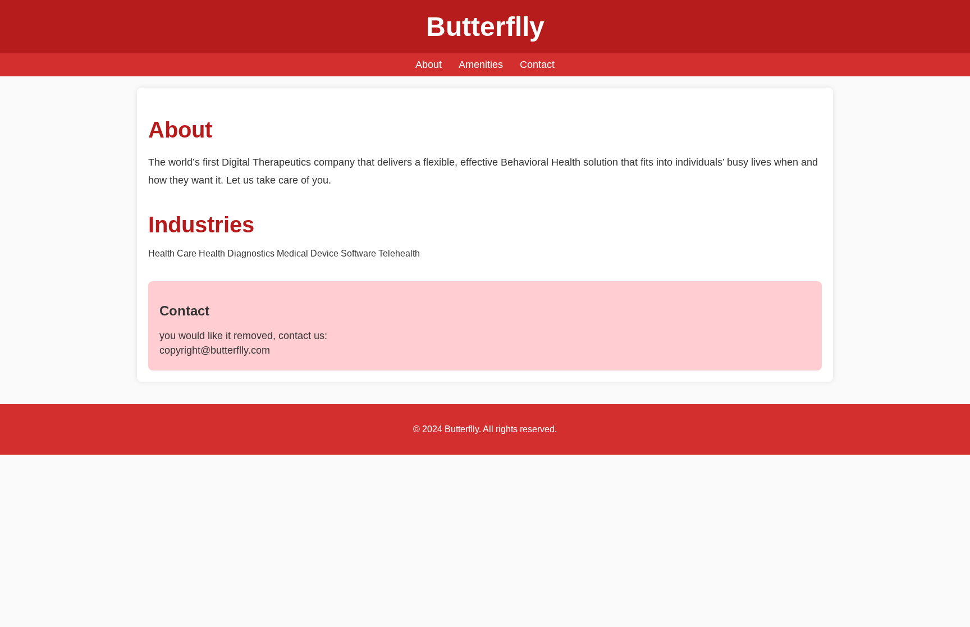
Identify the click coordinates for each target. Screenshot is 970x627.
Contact (537, 64)
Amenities (481, 64)
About (428, 64)
